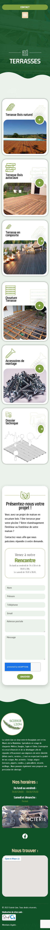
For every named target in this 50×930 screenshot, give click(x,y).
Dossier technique (12, 421)
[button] (25, 7)
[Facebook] (25, 836)
